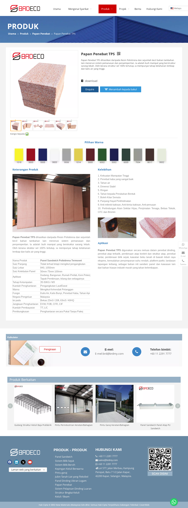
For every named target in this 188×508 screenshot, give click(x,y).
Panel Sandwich (63, 456)
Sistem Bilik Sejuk (64, 460)
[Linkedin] (16, 462)
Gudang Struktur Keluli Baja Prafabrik (32, 425)
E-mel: (99, 353)
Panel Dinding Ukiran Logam (71, 480)
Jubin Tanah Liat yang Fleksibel (71, 476)
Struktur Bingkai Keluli (67, 492)
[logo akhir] (25, 451)
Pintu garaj (61, 472)
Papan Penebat (63, 484)
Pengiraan (50, 349)
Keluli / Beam (62, 496)
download (91, 81)
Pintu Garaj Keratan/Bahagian (114, 425)
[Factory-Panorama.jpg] (160, 461)
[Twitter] (23, 462)
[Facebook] (9, 462)
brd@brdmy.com (113, 353)
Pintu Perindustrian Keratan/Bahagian (74, 425)
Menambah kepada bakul (123, 89)
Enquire (89, 89)
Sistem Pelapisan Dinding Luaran (73, 488)
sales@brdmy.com (108, 460)
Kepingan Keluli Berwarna (69, 468)
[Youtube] (30, 462)
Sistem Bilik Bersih (65, 464)
